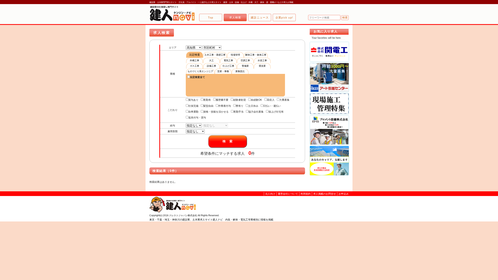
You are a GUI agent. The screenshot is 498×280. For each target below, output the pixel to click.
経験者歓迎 (239, 99)
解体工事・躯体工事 (255, 54)
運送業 (262, 66)
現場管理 (235, 54)
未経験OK (256, 99)
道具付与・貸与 (197, 117)
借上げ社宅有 (276, 111)
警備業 (245, 66)
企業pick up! (284, 17)
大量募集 (284, 99)
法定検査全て (197, 77)
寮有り (239, 105)
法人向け (270, 193)
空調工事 (245, 60)
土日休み (253, 105)
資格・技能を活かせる (216, 111)
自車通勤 (193, 111)
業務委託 (240, 71)
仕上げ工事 (228, 66)
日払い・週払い (272, 105)
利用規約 (306, 193)
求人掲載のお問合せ (324, 193)
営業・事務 (223, 71)
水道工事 (262, 60)
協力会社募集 (256, 111)
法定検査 (194, 54)
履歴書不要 (222, 99)
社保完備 (193, 105)
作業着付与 (224, 105)
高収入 (270, 99)
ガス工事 (194, 66)
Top (210, 17)
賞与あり (193, 99)
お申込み (343, 193)
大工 (211, 60)
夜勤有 (207, 99)
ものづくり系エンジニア (200, 71)
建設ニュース (260, 17)
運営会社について (288, 193)
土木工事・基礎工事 (214, 54)
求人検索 (235, 17)
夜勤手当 (238, 111)
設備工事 (211, 66)
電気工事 (228, 60)
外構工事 (194, 60)
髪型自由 (208, 105)
